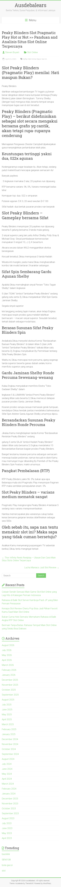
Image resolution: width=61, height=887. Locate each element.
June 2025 (7, 709)
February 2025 (9, 729)
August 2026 (8, 645)
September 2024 (10, 754)
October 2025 (9, 689)
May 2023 (7, 833)
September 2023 (10, 813)
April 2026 (7, 660)
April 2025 (7, 719)
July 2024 (6, 764)
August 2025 (8, 699)
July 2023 (6, 823)
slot (4, 870)
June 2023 (7, 828)
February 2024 (9, 788)
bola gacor (7, 865)
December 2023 (10, 798)
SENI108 (6, 859)
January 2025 (8, 734)
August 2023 (8, 818)
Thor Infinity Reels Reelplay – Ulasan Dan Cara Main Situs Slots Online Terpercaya (29, 559)
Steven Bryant (12, 52)
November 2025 (10, 684)
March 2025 (8, 724)
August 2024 (8, 759)
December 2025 (10, 680)
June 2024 (7, 769)
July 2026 (6, 650)
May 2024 (7, 774)
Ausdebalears (30, 5)
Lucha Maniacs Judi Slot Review (41, 567)
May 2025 (7, 714)
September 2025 (10, 694)
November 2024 (10, 744)
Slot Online (32, 52)
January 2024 (8, 793)
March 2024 (8, 783)
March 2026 (8, 665)
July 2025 (6, 704)
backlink (6, 854)
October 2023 (9, 808)
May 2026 (7, 655)
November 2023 (10, 803)
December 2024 (10, 739)
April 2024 (7, 778)
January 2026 (8, 675)
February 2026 (9, 670)
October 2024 (9, 749)
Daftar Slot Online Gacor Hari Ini (35, 59)
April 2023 (7, 838)
